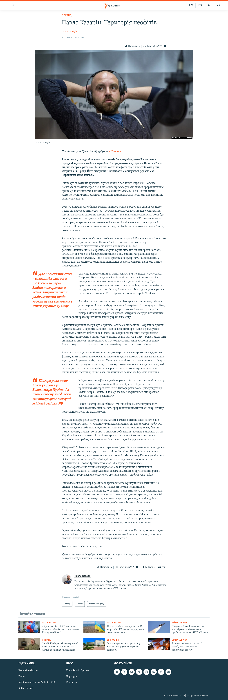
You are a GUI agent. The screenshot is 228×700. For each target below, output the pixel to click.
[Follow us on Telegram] (139, 672)
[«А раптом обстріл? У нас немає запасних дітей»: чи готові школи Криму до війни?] (29, 627)
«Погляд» (115, 151)
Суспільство (49, 623)
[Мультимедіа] (209, 5)
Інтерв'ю (46, 640)
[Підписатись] (168, 672)
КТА (200, 5)
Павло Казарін (70, 31)
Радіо (21, 676)
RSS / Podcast (25, 688)
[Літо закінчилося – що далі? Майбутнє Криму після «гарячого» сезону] (159, 644)
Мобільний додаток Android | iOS (36, 682)
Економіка (113, 640)
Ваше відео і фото (28, 670)
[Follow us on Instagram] (146, 672)
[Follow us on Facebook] (117, 672)
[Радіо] (218, 5)
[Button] (132, 46)
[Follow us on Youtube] (132, 672)
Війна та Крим (179, 623)
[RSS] (154, 672)
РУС (191, 5)
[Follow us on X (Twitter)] (124, 672)
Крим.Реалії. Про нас (77, 670)
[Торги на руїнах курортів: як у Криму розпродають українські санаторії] (94, 644)
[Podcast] (161, 672)
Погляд (67, 15)
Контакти (71, 682)
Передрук (71, 676)
